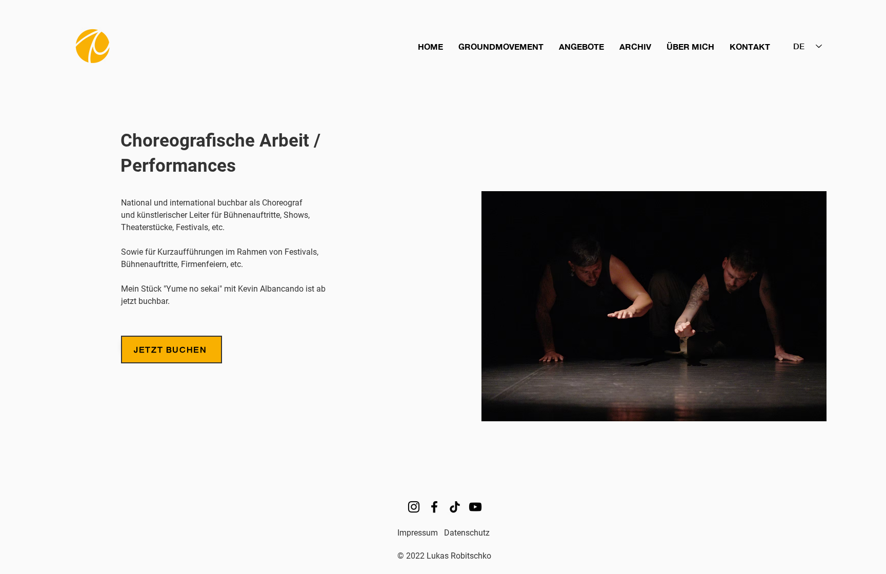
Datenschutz (467, 533)
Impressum (417, 533)
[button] (501, 46)
